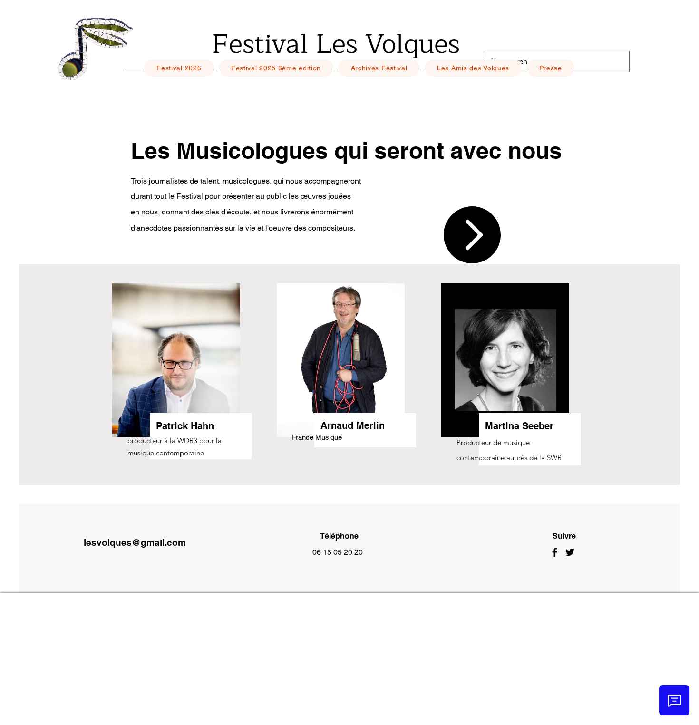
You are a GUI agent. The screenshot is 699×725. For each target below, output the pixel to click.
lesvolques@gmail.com (135, 542)
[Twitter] (570, 552)
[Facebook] (555, 552)
